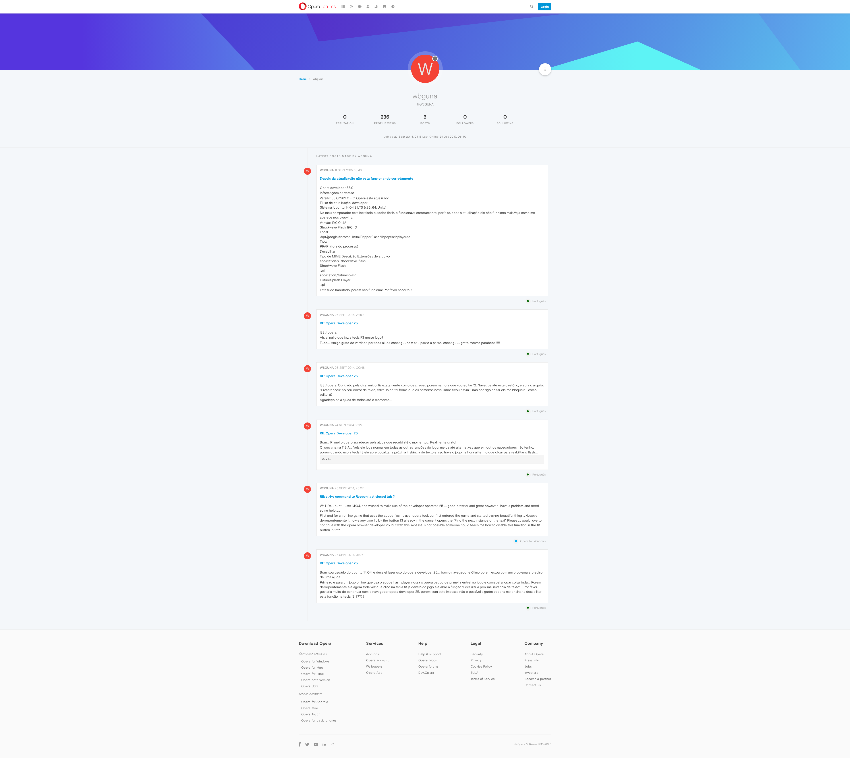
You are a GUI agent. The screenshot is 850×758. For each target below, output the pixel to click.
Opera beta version (315, 680)
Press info (531, 660)
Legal (476, 643)
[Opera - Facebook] (300, 744)
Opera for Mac (312, 667)
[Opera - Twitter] (307, 744)
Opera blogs (427, 660)
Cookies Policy (481, 666)
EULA (474, 672)
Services (374, 643)
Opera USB (309, 686)
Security (477, 654)
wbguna (327, 170)
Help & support (429, 654)
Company (533, 643)
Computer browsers (313, 653)
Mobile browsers (310, 694)
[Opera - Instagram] (332, 744)
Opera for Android (314, 702)
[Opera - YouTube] (315, 744)
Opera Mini (309, 708)
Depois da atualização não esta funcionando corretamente (366, 178)
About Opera (534, 654)
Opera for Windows (315, 661)
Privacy (476, 660)
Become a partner (537, 679)
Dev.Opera (426, 672)
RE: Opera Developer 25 (339, 323)
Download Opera (315, 643)
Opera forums (428, 666)
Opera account (377, 660)
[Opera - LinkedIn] (324, 744)
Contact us (532, 685)
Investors (531, 672)
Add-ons (372, 654)
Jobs (528, 666)
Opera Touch (310, 714)
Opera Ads (374, 672)
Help (422, 643)
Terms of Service (483, 679)
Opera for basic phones (319, 720)
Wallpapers (374, 666)
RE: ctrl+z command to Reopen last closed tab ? (357, 496)
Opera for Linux (312, 673)
